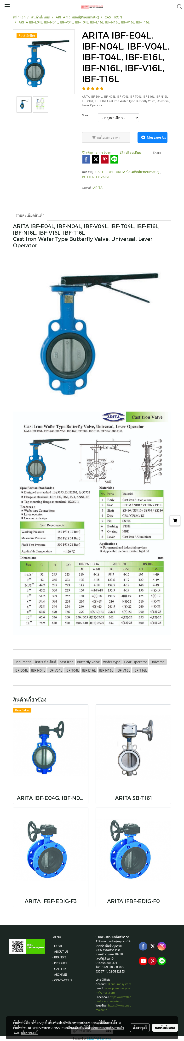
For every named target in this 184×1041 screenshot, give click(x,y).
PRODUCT (61, 963)
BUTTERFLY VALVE (96, 177)
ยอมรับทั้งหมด (165, 1027)
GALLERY (60, 969)
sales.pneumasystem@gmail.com (113, 990)
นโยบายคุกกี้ (29, 1032)
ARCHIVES (61, 975)
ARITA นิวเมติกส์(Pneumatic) (138, 172)
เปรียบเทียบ (132, 152)
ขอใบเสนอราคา (108, 137)
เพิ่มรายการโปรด (98, 152)
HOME (58, 946)
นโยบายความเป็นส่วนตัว (107, 1027)
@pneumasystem (119, 984)
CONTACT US (63, 980)
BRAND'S (60, 957)
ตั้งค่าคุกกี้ (140, 1027)
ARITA (98, 187)
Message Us (156, 137)
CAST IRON (104, 172)
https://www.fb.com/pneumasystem (113, 999)
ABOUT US (61, 952)
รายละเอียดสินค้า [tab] (30, 215)
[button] (178, 6)
